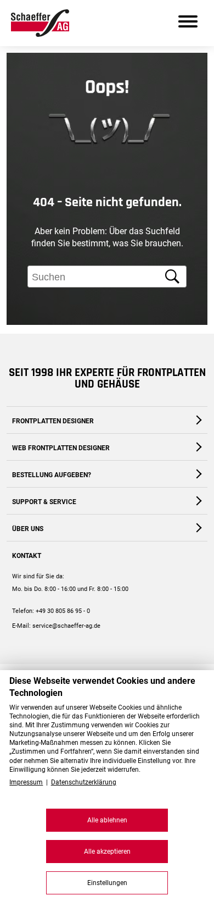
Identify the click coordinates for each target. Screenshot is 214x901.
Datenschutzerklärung (83, 782)
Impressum (26, 782)
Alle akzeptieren (107, 851)
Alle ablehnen (107, 820)
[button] (195, 351)
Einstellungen (107, 883)
